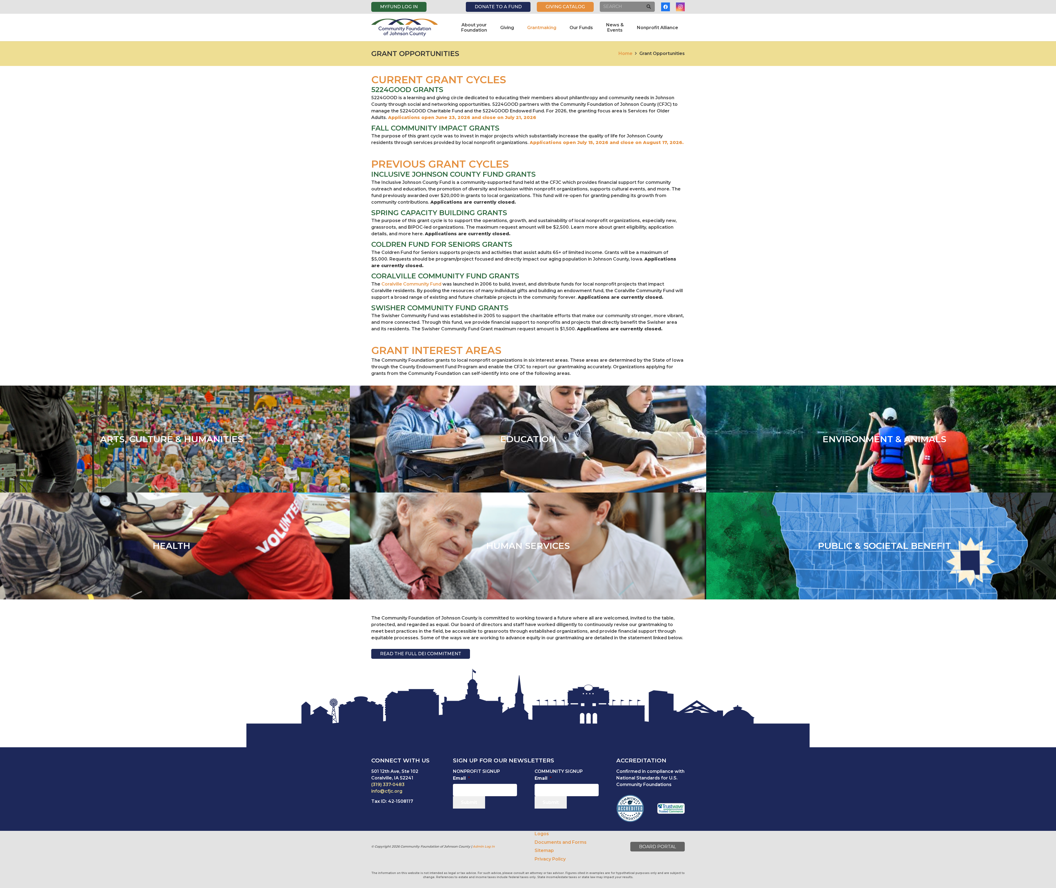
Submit (469, 802)
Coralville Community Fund (411, 284)
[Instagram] (680, 6)
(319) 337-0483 (388, 784)
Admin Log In (484, 846)
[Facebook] (665, 6)
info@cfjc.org (386, 791)
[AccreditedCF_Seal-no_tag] (630, 808)
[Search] (648, 7)
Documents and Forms (561, 842)
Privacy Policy (550, 859)
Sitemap (544, 850)
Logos (542, 833)
